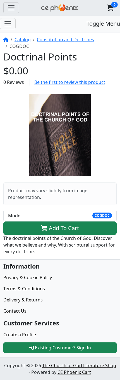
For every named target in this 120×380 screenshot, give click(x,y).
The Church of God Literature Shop (79, 365)
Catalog (23, 39)
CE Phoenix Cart (74, 372)
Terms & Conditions (24, 289)
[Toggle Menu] (8, 23)
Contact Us (15, 311)
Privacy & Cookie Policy (27, 277)
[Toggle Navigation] (11, 7)
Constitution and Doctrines (65, 39)
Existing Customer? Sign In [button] (62, 348)
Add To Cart (63, 228)
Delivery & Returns (23, 300)
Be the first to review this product (69, 82)
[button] (110, 7)
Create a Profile (19, 335)
